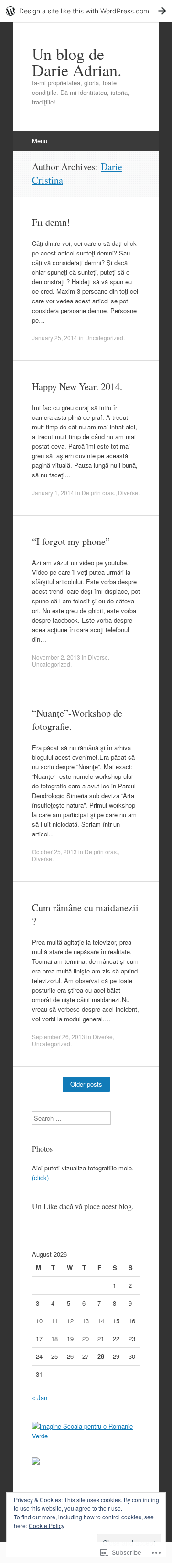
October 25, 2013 (54, 851)
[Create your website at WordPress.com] (86, 11)
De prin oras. (98, 492)
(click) (40, 1177)
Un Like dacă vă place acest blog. (83, 1206)
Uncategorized (104, 338)
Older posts (86, 1083)
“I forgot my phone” (71, 541)
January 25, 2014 (54, 338)
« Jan (39, 1397)
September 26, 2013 (58, 1036)
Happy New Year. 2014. (77, 386)
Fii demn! (51, 222)
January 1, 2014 (53, 492)
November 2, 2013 (56, 657)
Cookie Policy (46, 1525)
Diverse (128, 492)
